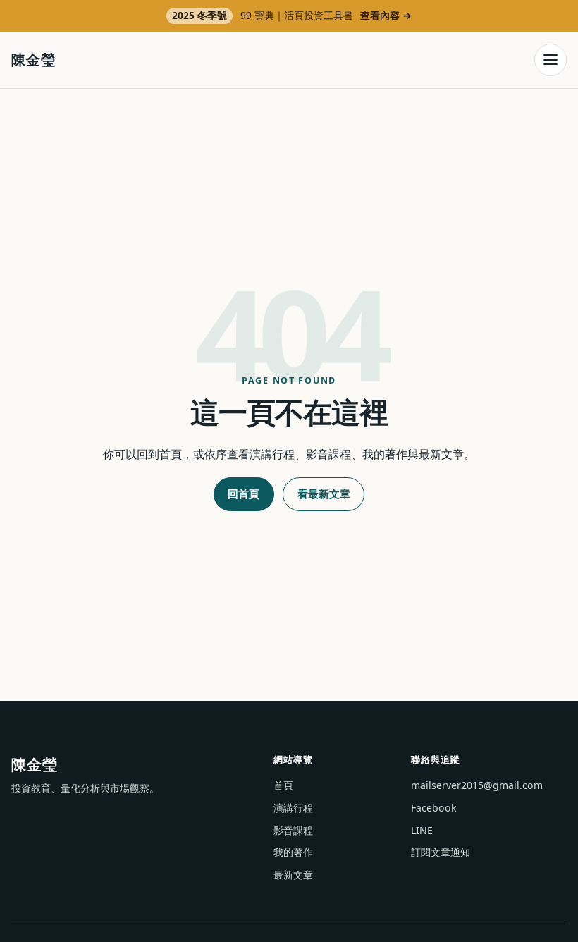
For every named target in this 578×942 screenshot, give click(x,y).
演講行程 (293, 807)
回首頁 (243, 494)
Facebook (434, 807)
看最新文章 (323, 494)
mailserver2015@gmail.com (477, 785)
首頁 (283, 785)
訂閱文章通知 (440, 852)
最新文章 (293, 874)
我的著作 (293, 852)
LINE (422, 830)
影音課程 (293, 830)
